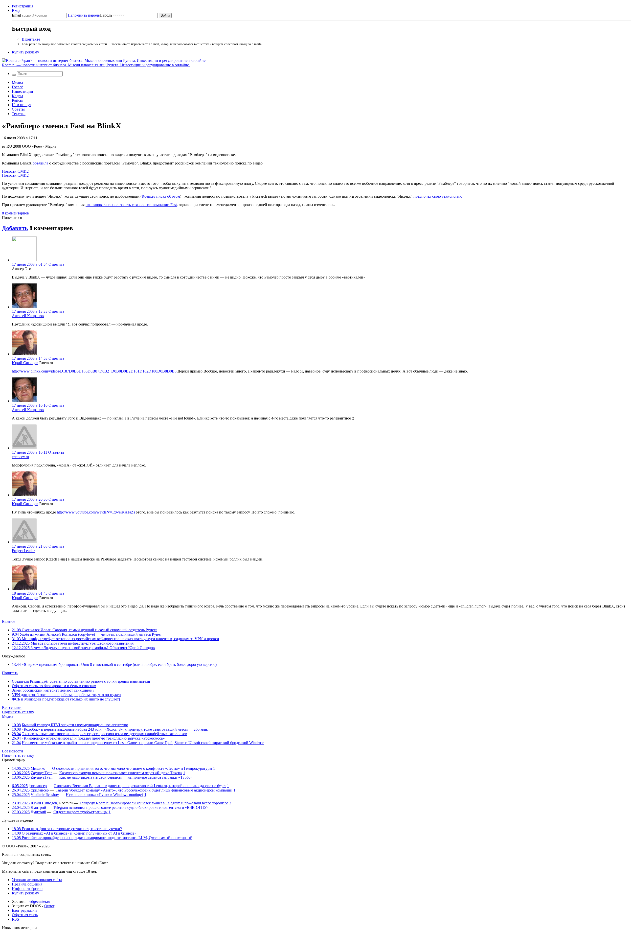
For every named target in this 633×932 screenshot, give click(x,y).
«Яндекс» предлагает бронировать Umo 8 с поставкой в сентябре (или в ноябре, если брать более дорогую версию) (114, 664)
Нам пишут (21, 105)
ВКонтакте (31, 39)
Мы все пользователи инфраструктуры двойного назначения (73, 643)
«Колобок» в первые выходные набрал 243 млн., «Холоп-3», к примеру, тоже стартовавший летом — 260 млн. (115, 729)
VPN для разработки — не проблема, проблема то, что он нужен (66, 695)
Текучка (18, 114)
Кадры (17, 96)
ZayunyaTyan (41, 773)
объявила (40, 163)
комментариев (15, 213)
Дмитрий (38, 807)
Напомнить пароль (84, 15)
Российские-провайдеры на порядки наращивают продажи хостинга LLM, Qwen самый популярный (102, 838)
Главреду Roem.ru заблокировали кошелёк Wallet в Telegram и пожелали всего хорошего (154, 803)
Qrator (49, 906)
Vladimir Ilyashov (45, 794)
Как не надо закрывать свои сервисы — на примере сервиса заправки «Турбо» (125, 777)
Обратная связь (25, 915)
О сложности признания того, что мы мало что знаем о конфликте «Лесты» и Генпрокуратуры (132, 768)
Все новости (12, 751)
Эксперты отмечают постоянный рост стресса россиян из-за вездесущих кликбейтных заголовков (104, 734)
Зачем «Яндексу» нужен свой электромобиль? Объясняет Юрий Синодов (83, 648)
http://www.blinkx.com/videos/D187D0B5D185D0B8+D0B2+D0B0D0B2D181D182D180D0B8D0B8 (94, 371)
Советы (18, 109)
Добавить (15, 228)
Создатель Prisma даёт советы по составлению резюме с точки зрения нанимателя (81, 681)
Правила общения (27, 884)
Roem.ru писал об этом (161, 196)
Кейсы (17, 100)
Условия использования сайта (37, 880)
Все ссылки (12, 707)
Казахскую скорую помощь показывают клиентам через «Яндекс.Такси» (120, 773)
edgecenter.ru (39, 901)
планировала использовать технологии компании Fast (131, 205)
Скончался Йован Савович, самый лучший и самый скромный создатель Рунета (84, 630)
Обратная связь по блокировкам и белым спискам (54, 686)
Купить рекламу (25, 52)
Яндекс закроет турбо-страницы (80, 812)
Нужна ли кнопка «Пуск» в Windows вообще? (104, 794)
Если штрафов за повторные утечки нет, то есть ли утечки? (67, 829)
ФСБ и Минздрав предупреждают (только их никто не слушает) (66, 699)
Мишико (38, 768)
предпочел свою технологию (437, 196)
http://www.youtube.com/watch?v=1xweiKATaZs (96, 512)
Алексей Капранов (28, 316)
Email (16, 15)
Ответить (56, 264)
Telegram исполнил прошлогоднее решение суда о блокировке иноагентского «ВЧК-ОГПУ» (130, 807)
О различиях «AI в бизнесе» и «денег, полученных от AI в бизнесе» (74, 833)
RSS (15, 919)
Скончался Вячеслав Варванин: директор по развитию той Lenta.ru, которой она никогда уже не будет (140, 786)
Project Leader (23, 551)
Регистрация (22, 6)
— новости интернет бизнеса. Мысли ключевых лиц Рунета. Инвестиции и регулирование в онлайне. (96, 65)
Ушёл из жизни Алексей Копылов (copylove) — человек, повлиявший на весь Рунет (87, 634)
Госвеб (17, 87)
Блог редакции (24, 910)
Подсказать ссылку (18, 712)
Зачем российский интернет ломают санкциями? (53, 690)
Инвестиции (22, 91)
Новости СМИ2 (15, 171)
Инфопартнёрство (27, 888)
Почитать (10, 673)
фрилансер (38, 786)
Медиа (17, 82)
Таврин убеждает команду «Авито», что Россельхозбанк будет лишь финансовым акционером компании (144, 790)
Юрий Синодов (25, 363)
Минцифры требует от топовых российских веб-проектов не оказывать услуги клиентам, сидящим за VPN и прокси (115, 639)
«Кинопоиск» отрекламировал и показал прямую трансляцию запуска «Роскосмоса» (93, 738)
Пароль (90, 15)
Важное (8, 621)
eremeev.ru (20, 457)
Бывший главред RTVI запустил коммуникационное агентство (75, 725)
